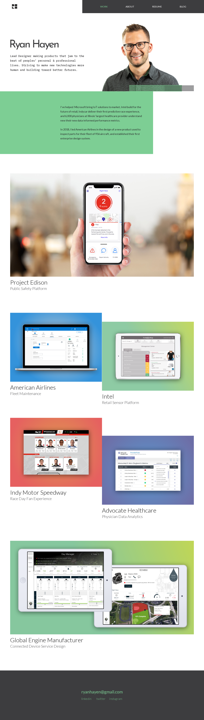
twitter (100, 698)
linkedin (86, 698)
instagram (115, 698)
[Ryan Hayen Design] (14, 6)
